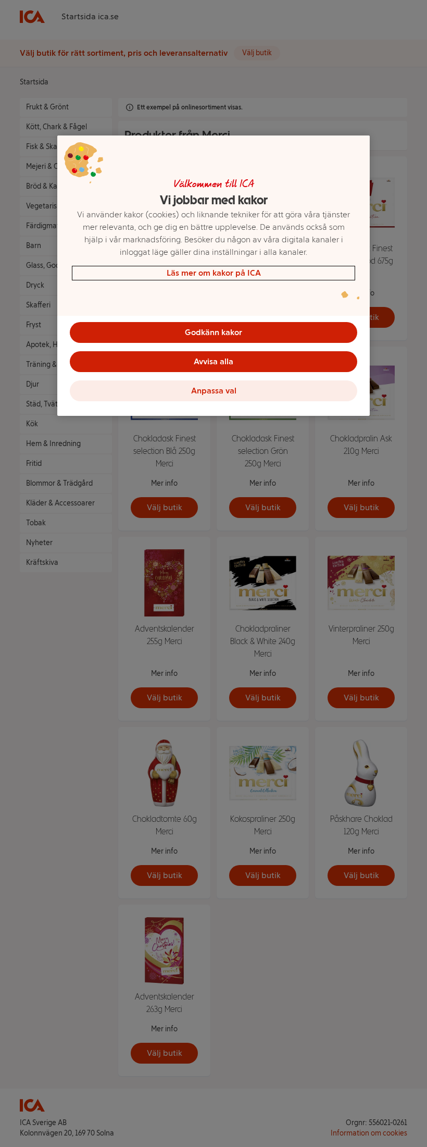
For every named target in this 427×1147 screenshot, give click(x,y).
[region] (213, 275)
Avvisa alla (213, 361)
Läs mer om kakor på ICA (214, 273)
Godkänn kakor (213, 332)
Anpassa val (213, 391)
